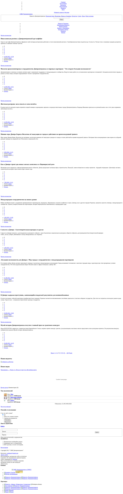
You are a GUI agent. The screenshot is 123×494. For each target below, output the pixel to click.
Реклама (67, 12)
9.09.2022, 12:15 (8, 152)
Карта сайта (4, 454)
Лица (83, 16)
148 (68, 353)
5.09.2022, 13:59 (8, 217)
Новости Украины (63, 23)
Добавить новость (59, 12)
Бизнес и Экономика (63, 28)
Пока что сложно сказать (11, 416)
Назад (52, 353)
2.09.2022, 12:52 (8, 247)
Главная (63, 2)
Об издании (63, 3)
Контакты (63, 5)
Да (5, 415)
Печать (6, 61)
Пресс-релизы (89, 16)
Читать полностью (6, 35)
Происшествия (50, 16)
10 (64, 353)
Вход (63, 9)
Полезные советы (63, 29)
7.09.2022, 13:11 (8, 182)
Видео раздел (4, 387)
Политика (57, 16)
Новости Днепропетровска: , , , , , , (61, 16)
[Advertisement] (20, 97)
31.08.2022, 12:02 (9, 278)
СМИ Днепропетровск (26, 14)
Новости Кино (63, 26)
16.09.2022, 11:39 (9, 56)
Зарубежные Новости (63, 25)
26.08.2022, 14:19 (9, 343)
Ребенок (14, 459)
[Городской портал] (17, 484)
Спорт (79, 16)
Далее (70, 353)
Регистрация (63, 6)
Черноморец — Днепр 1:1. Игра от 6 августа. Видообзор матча (19, 370)
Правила (63, 8)
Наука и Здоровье (66, 16)
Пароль (4, 435)
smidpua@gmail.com (12, 453)
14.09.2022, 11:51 (9, 87)
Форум (63, 32)
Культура (74, 16)
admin (10, 58)
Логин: (4, 431)
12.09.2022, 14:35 (9, 122)
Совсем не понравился (10, 418)
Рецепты (63, 31)
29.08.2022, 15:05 (9, 313)
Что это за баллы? (6, 406)
